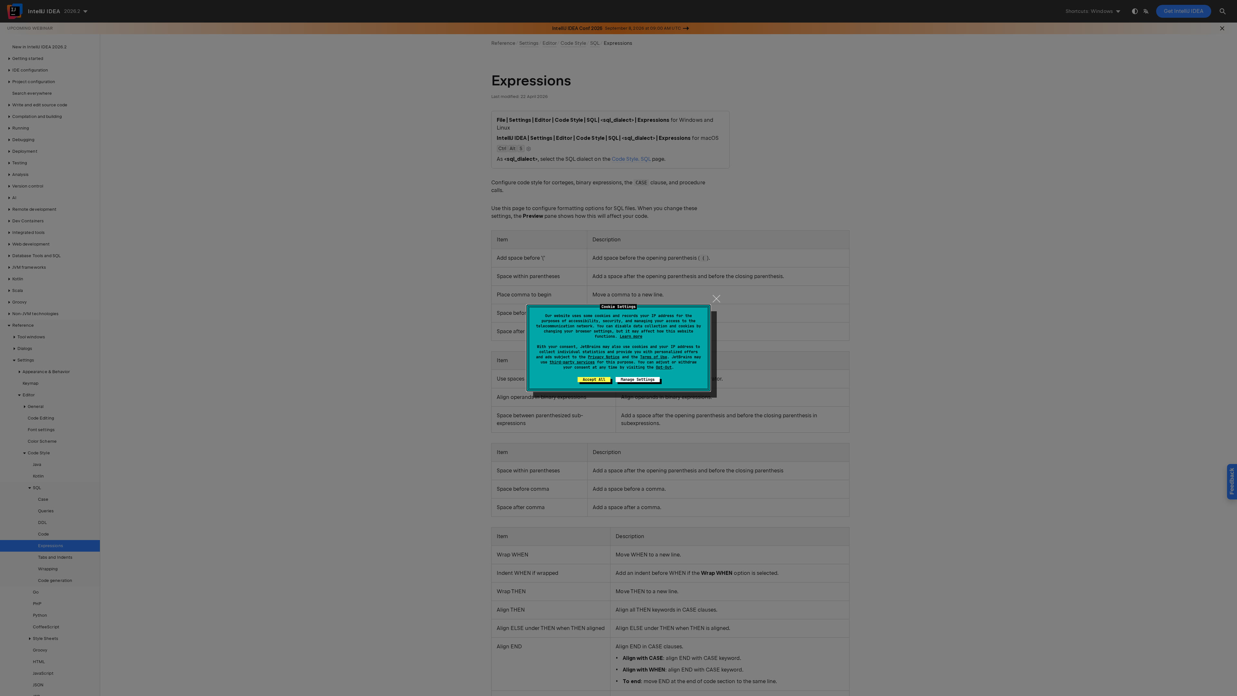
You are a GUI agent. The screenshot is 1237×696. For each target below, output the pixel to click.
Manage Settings (638, 379)
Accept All (594, 379)
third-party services (572, 362)
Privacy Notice (603, 357)
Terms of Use (653, 357)
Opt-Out (664, 367)
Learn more (631, 336)
